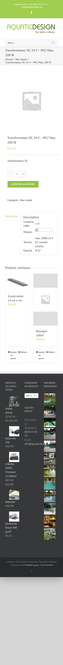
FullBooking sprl (32, 565)
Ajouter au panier (23, 184)
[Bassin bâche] (50, 471)
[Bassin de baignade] (50, 496)
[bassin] (50, 399)
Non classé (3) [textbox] (32, 395)
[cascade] (50, 534)
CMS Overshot (47, 565)
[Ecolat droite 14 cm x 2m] (17, 282)
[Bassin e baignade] (50, 484)
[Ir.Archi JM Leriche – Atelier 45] (50, 521)
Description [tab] (11, 216)
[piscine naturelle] (50, 423)
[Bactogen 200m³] (45, 300)
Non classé (26, 200)
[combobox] (31, 395)
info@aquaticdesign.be (31, 7)
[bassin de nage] (50, 434)
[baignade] (50, 446)
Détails (24, 352)
